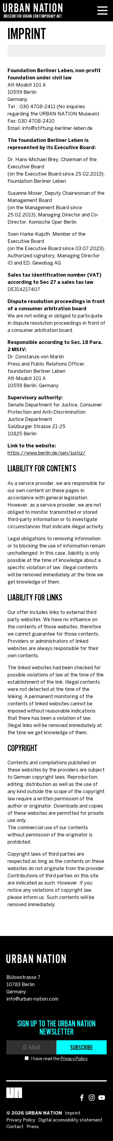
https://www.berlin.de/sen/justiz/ (47, 453)
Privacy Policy (74, 1059)
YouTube (101, 1097)
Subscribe (81, 1047)
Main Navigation (102, 10)
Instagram (92, 1097)
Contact (15, 1127)
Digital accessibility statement (70, 1120)
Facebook (82, 1097)
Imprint (72, 1113)
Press (33, 1127)
